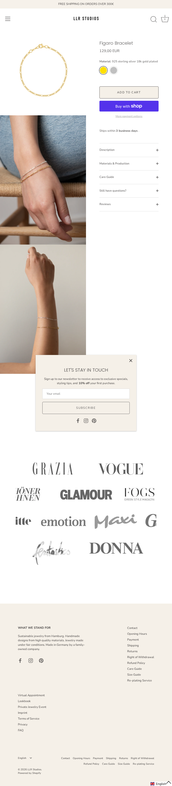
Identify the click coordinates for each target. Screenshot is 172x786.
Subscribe (86, 408)
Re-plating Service (139, 681)
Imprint (22, 713)
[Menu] (8, 19)
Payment (133, 640)
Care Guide (106, 177)
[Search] (154, 19)
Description (106, 150)
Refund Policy (136, 663)
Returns (132, 651)
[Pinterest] (94, 420)
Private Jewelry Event (32, 707)
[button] (161, 784)
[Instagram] (86, 420)
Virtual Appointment (31, 695)
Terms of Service (28, 719)
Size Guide (134, 675)
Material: (128, 61)
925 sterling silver (114, 70)
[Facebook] (78, 420)
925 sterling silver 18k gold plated (103, 70)
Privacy (23, 725)
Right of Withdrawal (140, 657)
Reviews (105, 204)
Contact (132, 628)
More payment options (129, 116)
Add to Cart (129, 92)
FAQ (21, 730)
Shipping (133, 646)
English (22, 758)
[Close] (131, 361)
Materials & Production (114, 164)
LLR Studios (34, 769)
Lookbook (24, 701)
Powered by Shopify (29, 773)
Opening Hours (137, 634)
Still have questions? (112, 191)
